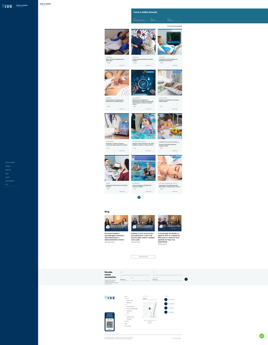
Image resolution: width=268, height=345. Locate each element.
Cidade (132, 277)
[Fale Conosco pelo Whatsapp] (261, 336)
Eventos (127, 321)
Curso (134, 18)
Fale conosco (128, 326)
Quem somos (130, 300)
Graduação (129, 311)
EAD (128, 313)
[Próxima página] (148, 197)
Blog (126, 323)
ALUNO (7, 177)
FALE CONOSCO (9, 181)
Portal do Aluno (130, 317)
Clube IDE (129, 319)
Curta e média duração (132, 308)
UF (120, 277)
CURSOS (7, 166)
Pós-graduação (130, 306)
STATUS (168, 18)
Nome (121, 272)
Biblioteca (129, 302)
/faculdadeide (171, 299)
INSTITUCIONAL (10, 162)
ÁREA (151, 18)
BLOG (7, 173)
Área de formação (156, 277)
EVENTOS (8, 170)
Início (126, 296)
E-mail (154, 272)
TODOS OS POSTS (143, 256)
